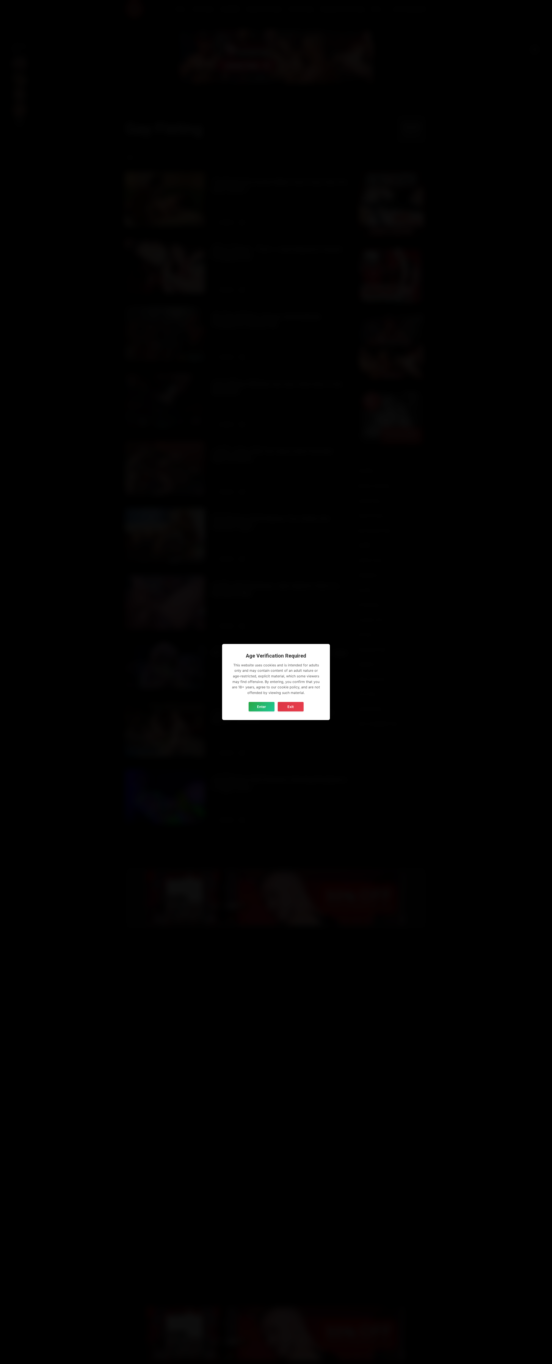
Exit (290, 707)
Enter (261, 707)
